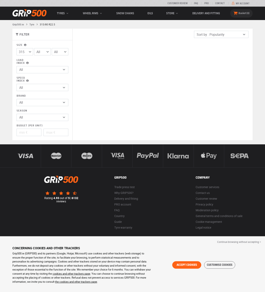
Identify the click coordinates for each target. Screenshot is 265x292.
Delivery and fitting (206, 13)
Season (22, 110)
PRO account (122, 204)
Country (119, 216)
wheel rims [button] (91, 13)
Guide (118, 222)
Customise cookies (219, 265)
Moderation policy (207, 210)
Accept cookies (187, 265)
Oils (150, 13)
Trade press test (124, 187)
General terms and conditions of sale (219, 216)
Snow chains (125, 13)
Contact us (203, 193)
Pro (206, 3)
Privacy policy (204, 204)
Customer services (207, 187)
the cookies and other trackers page (76, 282)
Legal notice (203, 227)
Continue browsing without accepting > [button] (239, 241)
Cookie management (209, 222)
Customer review (177, 3)
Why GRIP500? (124, 193)
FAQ (196, 3)
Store (170, 13)
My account (242, 3)
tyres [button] (61, 13)
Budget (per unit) (30, 125)
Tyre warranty (123, 227)
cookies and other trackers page (71, 273)
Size (20, 45)
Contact (220, 3)
